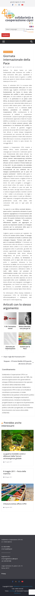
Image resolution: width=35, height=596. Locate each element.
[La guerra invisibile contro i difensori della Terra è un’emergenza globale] (17, 431)
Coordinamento (18, 67)
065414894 (7, 547)
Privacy (3, 573)
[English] (30, 26)
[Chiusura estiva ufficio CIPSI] (17, 485)
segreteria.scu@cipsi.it (11, 559)
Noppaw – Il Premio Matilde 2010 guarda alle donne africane (17, 362)
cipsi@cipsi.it (8, 549)
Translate (30, 32)
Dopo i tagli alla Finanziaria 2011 (14, 357)
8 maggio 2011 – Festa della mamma (14, 472)
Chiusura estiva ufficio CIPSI (14, 504)
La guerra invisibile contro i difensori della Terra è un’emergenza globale (14, 456)
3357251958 (7, 561)
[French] (32, 26)
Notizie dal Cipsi (8, 52)
